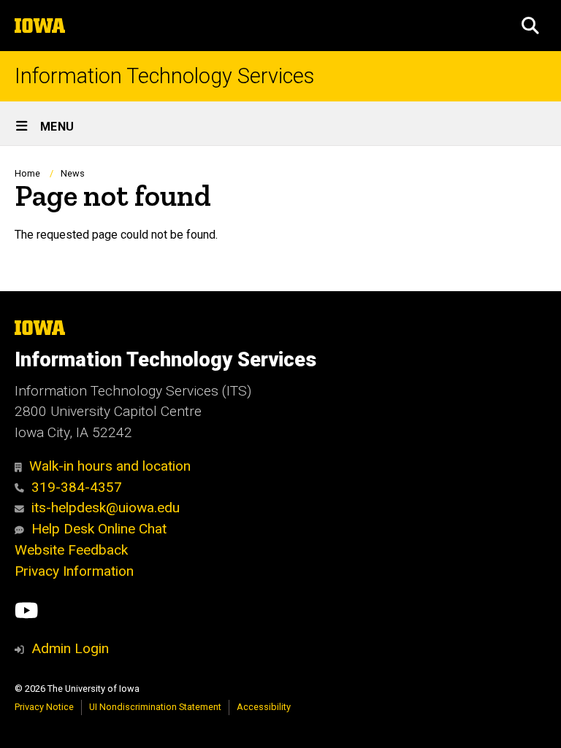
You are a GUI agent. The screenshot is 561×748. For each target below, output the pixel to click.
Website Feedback (71, 549)
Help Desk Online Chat (99, 528)
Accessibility (264, 706)
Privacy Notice (44, 706)
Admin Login (70, 648)
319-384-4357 (76, 487)
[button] (530, 25)
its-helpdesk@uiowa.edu (105, 507)
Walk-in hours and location (110, 466)
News (73, 173)
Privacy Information (74, 571)
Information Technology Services (164, 76)
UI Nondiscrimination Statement (155, 706)
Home (27, 173)
